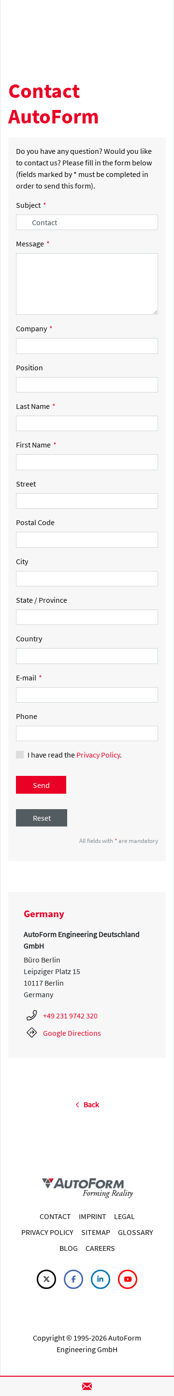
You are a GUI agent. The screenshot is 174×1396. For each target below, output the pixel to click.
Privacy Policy (98, 754)
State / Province (41, 600)
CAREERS (100, 1248)
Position (29, 367)
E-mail (29, 677)
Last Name (36, 406)
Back (89, 1104)
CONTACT (55, 1216)
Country (29, 638)
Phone (26, 716)
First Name (36, 444)
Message (33, 243)
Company (34, 328)
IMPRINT (92, 1216)
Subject (31, 205)
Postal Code (35, 522)
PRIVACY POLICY (47, 1232)
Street (26, 483)
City (22, 561)
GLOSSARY (135, 1232)
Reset (42, 818)
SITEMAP (95, 1232)
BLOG (68, 1248)
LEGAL (124, 1216)
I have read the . (75, 754)
